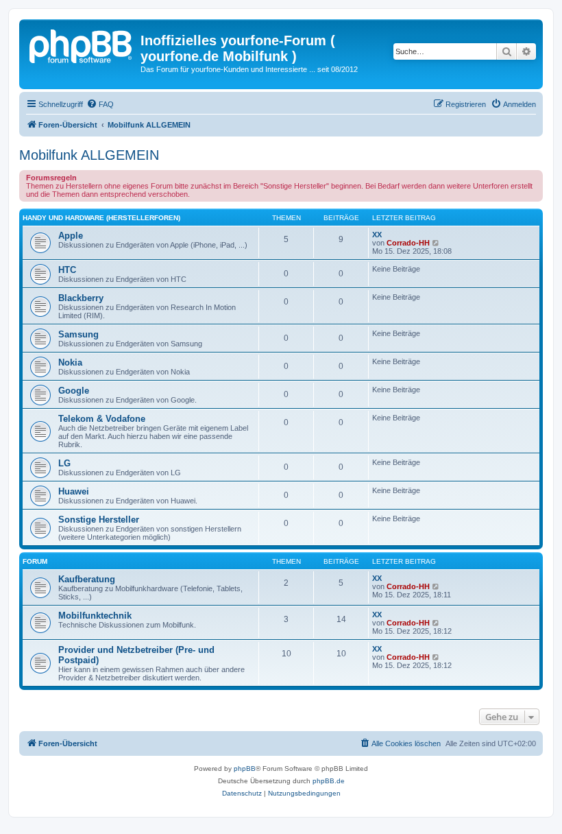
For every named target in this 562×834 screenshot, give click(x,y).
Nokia (70, 362)
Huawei (73, 491)
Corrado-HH (408, 243)
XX (377, 234)
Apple (70, 235)
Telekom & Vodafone (101, 419)
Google (73, 390)
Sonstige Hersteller (98, 519)
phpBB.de (329, 781)
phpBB (245, 768)
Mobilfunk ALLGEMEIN (89, 155)
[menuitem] (100, 104)
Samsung (78, 334)
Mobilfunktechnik (95, 615)
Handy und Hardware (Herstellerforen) (101, 218)
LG (64, 463)
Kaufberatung (86, 579)
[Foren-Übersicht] (81, 45)
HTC (67, 270)
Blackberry (80, 298)
